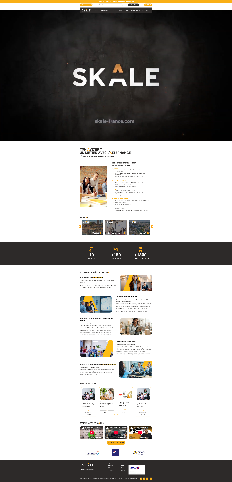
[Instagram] (151, 479)
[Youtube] (147, 479)
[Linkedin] (144, 479)
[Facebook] (141, 479)
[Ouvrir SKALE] (98, 10)
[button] (80, 226)
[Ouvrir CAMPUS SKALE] (109, 10)
